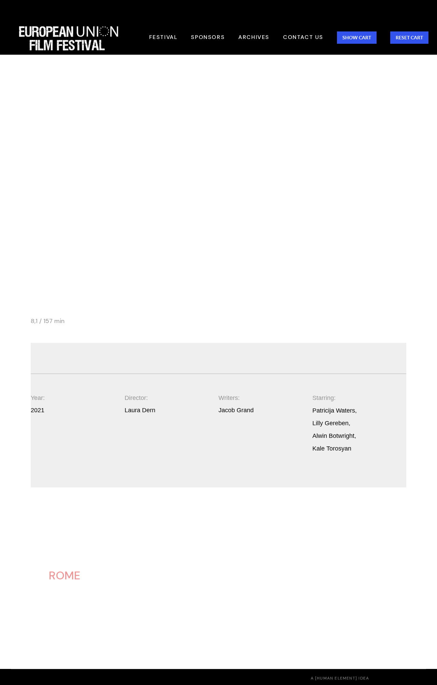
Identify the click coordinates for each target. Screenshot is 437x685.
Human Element (336, 678)
